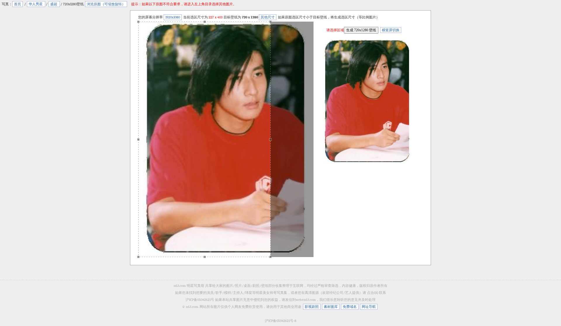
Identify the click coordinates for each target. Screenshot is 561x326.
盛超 (54, 4)
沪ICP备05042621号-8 (280, 321)
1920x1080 (172, 17)
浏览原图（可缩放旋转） (106, 4)
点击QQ (372, 293)
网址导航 (369, 307)
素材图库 (331, 307)
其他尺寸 (268, 17)
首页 (17, 4)
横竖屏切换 (390, 30)
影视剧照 (312, 307)
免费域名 (350, 307)
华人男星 (36, 4)
